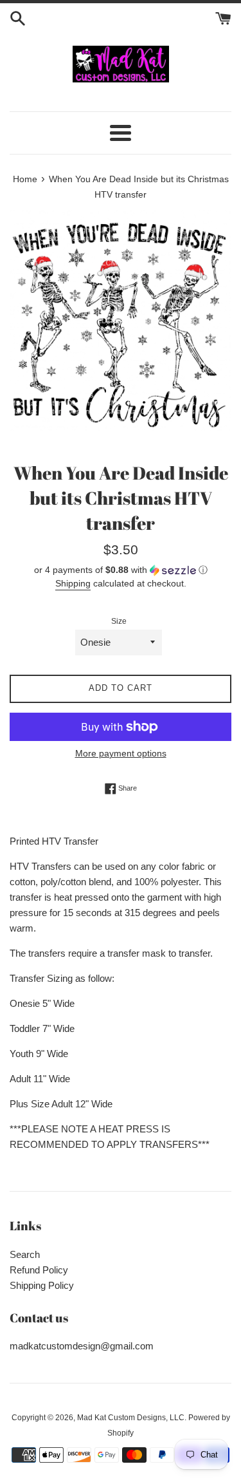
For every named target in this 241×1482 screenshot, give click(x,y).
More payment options (120, 753)
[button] (120, 570)
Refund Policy (39, 1269)
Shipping (73, 583)
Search (25, 1254)
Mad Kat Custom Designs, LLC (130, 1417)
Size (119, 621)
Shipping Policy (42, 1285)
